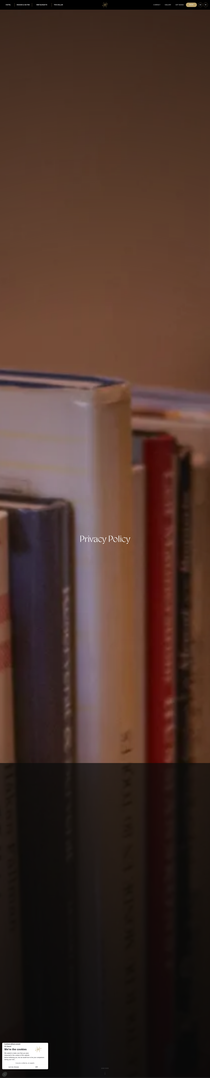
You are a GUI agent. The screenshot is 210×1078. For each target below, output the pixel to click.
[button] (42, 5)
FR (205, 5)
